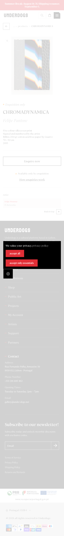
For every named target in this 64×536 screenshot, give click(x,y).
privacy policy (40, 245)
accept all (15, 253)
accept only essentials (22, 262)
